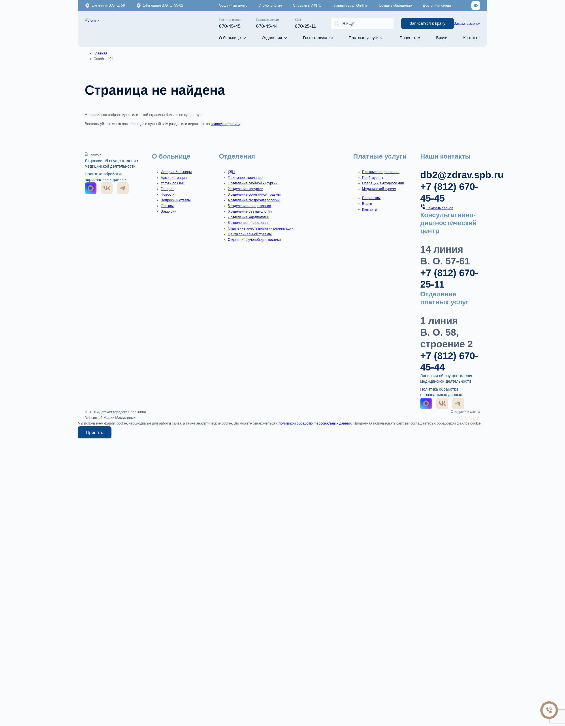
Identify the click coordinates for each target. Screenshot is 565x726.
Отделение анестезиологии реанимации (261, 228)
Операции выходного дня (383, 183)
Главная (100, 53)
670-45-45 (230, 23)
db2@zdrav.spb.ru (462, 174)
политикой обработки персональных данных (315, 423)
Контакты (471, 38)
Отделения (272, 38)
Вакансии (168, 211)
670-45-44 (267, 23)
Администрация (174, 178)
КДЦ (231, 172)
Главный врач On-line (350, 5)
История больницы (176, 172)
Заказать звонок (467, 23)
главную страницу (225, 124)
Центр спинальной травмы (250, 234)
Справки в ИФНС (307, 5)
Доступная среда (437, 5)
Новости (168, 194)
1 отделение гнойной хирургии (252, 183)
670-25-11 (305, 23)
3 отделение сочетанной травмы (254, 194)
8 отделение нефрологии (248, 223)
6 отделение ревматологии (250, 211)
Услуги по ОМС (173, 183)
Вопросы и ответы (176, 200)
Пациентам (410, 38)
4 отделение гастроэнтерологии (254, 200)
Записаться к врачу (427, 23)
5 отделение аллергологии (249, 206)
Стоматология (270, 5)
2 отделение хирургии (245, 189)
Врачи (441, 38)
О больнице (230, 38)
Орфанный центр (233, 5)
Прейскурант (372, 178)
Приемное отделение (245, 178)
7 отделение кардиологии (248, 217)
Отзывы (167, 206)
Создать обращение (395, 5)
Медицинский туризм (379, 189)
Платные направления (380, 172)
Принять (94, 432)
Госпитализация (318, 38)
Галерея (167, 189)
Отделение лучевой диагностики (254, 239)
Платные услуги (364, 38)
